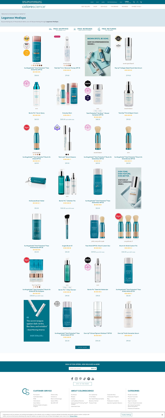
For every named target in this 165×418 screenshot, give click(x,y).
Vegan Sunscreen (132, 400)
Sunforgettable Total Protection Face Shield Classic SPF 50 (67, 334)
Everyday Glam (67, 113)
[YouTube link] (92, 378)
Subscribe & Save (75, 406)
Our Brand (74, 394)
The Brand (114, 6)
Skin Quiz (104, 6)
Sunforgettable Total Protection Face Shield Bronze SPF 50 (36, 246)
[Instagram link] (76, 378)
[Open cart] (141, 2)
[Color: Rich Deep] (41, 65)
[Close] (162, 415)
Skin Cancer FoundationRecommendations (134, 405)
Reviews (73, 396)
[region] (82, 415)
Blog (108, 398)
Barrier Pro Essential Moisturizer (97, 289)
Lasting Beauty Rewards (77, 400)
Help (121, 2)
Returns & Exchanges (56, 398)
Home (91, 2)
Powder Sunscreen (132, 394)
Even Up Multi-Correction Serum (128, 333)
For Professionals (112, 2)
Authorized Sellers (38, 396)
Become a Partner (93, 400)
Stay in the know (82, 383)
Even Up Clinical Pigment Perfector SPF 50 (98, 333)
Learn (103, 2)
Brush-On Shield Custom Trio (128, 246)
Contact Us (54, 396)
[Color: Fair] (31, 65)
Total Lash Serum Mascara (67, 157)
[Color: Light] (33, 65)
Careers (73, 398)
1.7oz (95, 110)
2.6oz (100, 110)
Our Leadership (93, 394)
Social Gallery (36, 403)
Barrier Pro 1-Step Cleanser (67, 290)
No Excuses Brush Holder (36, 201)
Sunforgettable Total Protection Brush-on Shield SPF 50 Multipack (37, 290)
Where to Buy (136, 6)
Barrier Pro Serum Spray (37, 113)
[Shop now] (128, 188)
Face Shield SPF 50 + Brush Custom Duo (98, 246)
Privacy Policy (73, 416)
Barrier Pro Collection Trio (67, 201)
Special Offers (54, 400)
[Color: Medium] (35, 65)
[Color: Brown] (68, 154)
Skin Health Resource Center (96, 398)
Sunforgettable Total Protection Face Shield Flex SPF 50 (36, 68)
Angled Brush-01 (67, 246)
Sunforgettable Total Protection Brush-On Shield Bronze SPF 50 (128, 158)
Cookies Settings (126, 414)
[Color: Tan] (37, 65)
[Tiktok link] (84, 378)
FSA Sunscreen (131, 398)
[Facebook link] (72, 378)
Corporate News (111, 394)
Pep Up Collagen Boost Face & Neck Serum (128, 68)
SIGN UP (93, 368)
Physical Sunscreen (133, 396)
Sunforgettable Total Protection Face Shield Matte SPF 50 (128, 290)
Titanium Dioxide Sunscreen (135, 403)
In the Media (92, 396)
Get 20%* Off (54, 403)
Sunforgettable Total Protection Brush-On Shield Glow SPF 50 (98, 158)
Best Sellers (86, 6)
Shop (95, 6)
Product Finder (93, 403)
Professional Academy (113, 400)
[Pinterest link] (80, 378)
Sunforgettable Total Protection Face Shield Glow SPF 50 (97, 201)
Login (128, 2)
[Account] (137, 2)
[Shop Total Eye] (37, 321)
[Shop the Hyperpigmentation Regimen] (98, 55)
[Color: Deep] (39, 65)
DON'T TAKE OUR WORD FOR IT (32, 1)
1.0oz (69, 287)
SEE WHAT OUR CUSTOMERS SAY (32, 3)
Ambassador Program (113, 396)
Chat (97, 2)
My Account (36, 394)
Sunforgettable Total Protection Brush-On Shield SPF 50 (37, 158)
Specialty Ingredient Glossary (114, 403)
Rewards (125, 6)
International (36, 400)
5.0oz (65, 287)
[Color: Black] (66, 154)
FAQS (34, 398)
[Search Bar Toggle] (134, 2)
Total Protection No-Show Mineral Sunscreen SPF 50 (97, 114)
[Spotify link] (88, 378)
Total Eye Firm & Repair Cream (128, 113)
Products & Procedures (134, 408)
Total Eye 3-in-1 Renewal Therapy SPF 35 (67, 68)
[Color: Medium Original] (66, 65)
